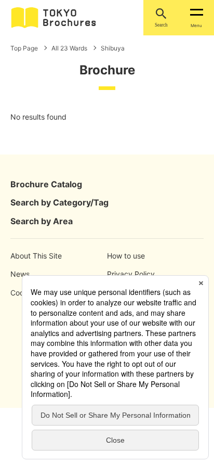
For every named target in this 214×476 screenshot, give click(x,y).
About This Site (34, 255)
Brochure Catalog (46, 184)
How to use (126, 255)
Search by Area (41, 221)
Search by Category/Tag (59, 202)
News (20, 273)
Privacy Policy (131, 273)
